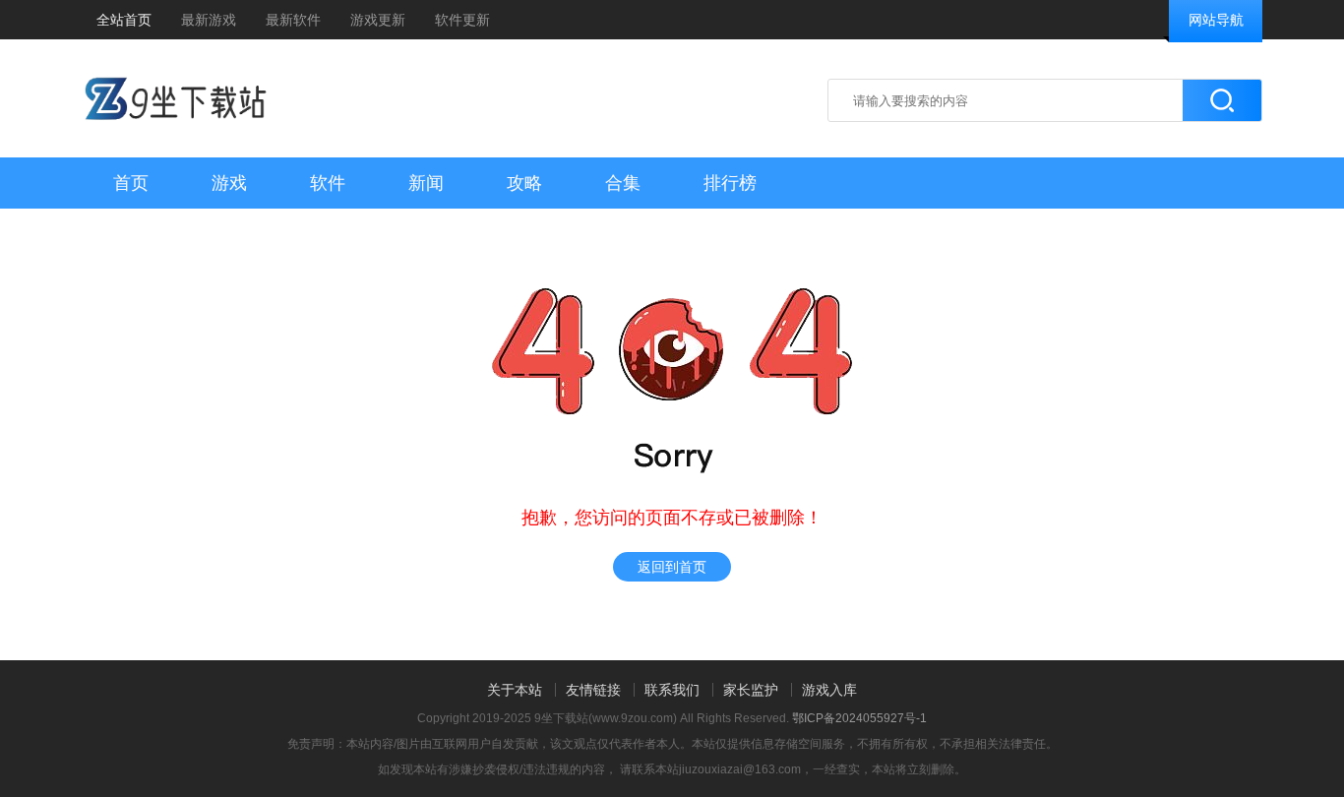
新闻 (426, 183)
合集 (623, 183)
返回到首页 (672, 567)
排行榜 (730, 183)
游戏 (229, 183)
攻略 (524, 183)
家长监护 (750, 690)
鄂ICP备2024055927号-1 (859, 718)
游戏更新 (377, 20)
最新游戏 (208, 20)
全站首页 (124, 20)
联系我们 (672, 690)
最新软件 (293, 20)
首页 (131, 183)
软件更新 (462, 20)
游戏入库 (829, 690)
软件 (327, 183)
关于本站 (514, 690)
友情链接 (593, 690)
